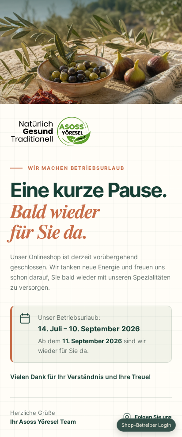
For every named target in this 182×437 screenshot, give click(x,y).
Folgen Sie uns (153, 417)
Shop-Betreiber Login (146, 425)
